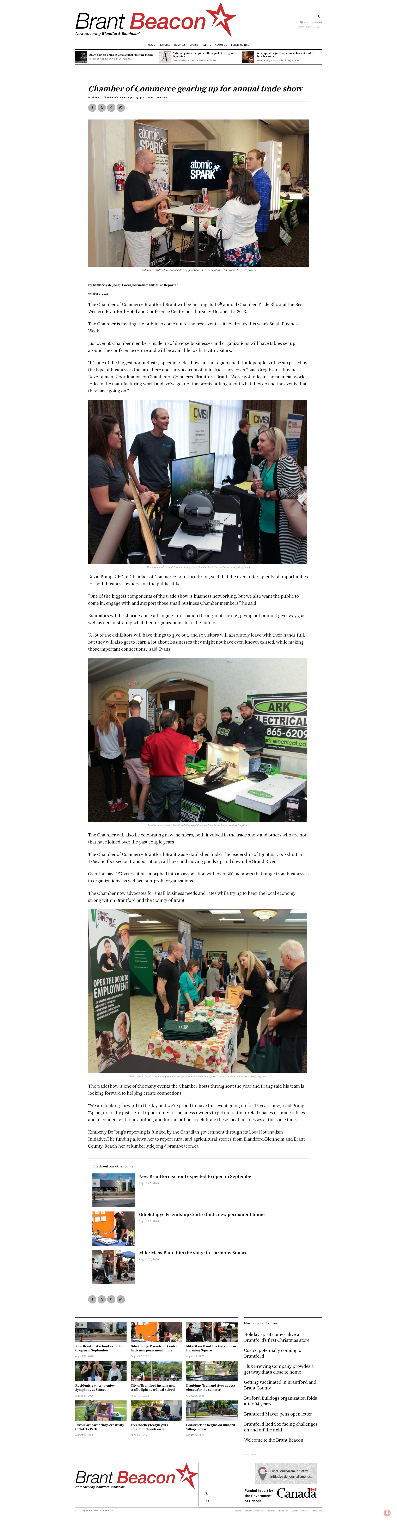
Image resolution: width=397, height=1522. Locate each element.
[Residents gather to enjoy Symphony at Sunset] (101, 1371)
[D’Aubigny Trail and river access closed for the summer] (211, 1371)
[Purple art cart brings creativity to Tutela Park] (101, 1410)
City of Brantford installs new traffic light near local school (153, 1387)
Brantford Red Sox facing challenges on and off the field (280, 1427)
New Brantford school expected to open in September (196, 1176)
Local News (94, 97)
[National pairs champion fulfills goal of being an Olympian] (165, 57)
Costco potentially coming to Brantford (272, 1353)
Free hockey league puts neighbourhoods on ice (149, 1427)
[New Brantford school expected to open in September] (113, 1190)
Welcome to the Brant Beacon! (274, 1440)
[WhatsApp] (121, 108)
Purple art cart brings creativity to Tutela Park (99, 1427)
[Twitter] (102, 108)
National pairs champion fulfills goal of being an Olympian (203, 54)
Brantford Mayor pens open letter (278, 1414)
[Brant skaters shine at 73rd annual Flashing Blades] (81, 57)
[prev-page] (246, 1452)
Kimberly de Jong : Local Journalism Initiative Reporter (135, 285)
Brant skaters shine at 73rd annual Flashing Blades (121, 54)
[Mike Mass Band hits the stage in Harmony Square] (113, 1267)
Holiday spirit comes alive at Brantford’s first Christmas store (277, 1337)
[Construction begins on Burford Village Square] (211, 1410)
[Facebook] (92, 108)
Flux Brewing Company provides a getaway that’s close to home (279, 1369)
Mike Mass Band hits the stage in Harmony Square (193, 1253)
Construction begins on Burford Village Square (210, 1427)
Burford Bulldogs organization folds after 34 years (280, 1401)
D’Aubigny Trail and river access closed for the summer (211, 1387)
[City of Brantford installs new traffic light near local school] (156, 1371)
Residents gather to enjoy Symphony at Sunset (95, 1387)
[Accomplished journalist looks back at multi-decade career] (248, 57)
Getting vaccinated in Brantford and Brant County (280, 1385)
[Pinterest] (111, 108)
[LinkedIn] (207, 1500)
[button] (318, 16)
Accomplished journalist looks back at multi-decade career (284, 54)
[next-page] (253, 1452)
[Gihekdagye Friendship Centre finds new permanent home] (113, 1228)
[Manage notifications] (387, 1513)
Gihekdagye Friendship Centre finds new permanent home (202, 1214)
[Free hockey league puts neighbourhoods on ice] (156, 1410)
